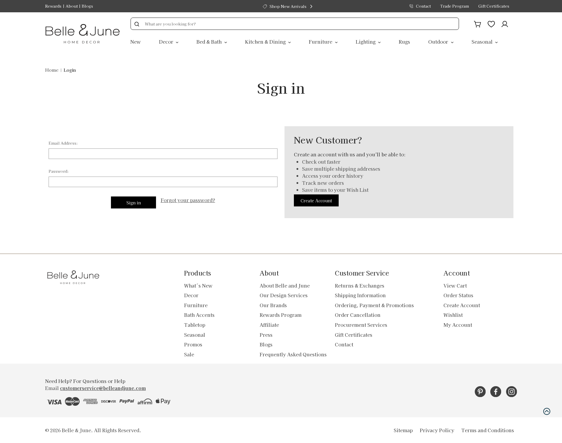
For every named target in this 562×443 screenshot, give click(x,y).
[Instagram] (511, 391)
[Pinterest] (480, 391)
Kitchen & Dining (266, 41)
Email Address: (63, 143)
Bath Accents (199, 314)
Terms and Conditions (487, 430)
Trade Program (454, 6)
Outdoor (438, 41)
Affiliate (269, 324)
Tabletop (194, 324)
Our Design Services (284, 295)
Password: (59, 171)
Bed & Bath (209, 41)
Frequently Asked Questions (293, 354)
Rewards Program (280, 314)
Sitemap (403, 430)
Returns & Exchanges (359, 285)
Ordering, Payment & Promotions (374, 305)
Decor (166, 41)
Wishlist (453, 314)
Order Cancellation (358, 314)
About (72, 6)
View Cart (455, 285)
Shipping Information (360, 295)
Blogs (87, 6)
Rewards (53, 6)
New (135, 41)
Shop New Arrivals (288, 6)
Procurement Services (361, 324)
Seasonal (483, 41)
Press (266, 334)
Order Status (458, 295)
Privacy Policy (437, 430)
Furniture (321, 41)
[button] (546, 411)
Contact (423, 6)
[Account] (505, 23)
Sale (189, 354)
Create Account (316, 200)
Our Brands (273, 305)
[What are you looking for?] (137, 24)
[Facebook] (495, 391)
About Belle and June (285, 285)
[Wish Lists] (491, 23)
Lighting (366, 41)
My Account (457, 324)
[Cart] (478, 23)
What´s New (198, 285)
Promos (193, 344)
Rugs (404, 41)
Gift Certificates (493, 6)
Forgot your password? (188, 199)
